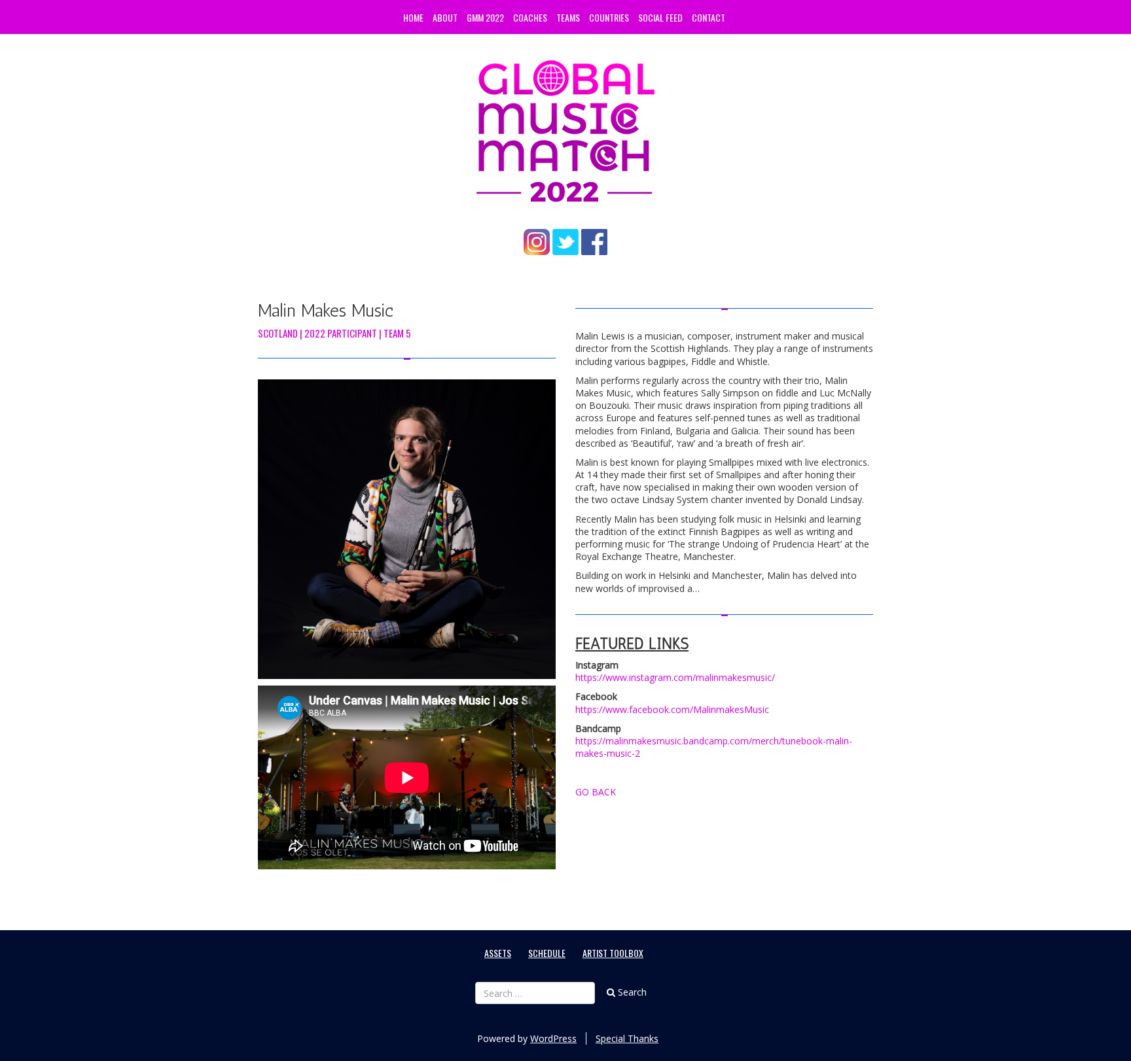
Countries (609, 17)
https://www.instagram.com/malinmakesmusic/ (675, 677)
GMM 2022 (485, 17)
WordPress (553, 1038)
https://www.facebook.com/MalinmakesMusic (672, 709)
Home (413, 17)
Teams (568, 17)
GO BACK (595, 792)
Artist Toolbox (613, 953)
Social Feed (660, 17)
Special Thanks (627, 1038)
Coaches (530, 17)
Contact (708, 17)
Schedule (547, 953)
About (445, 17)
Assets (497, 953)
